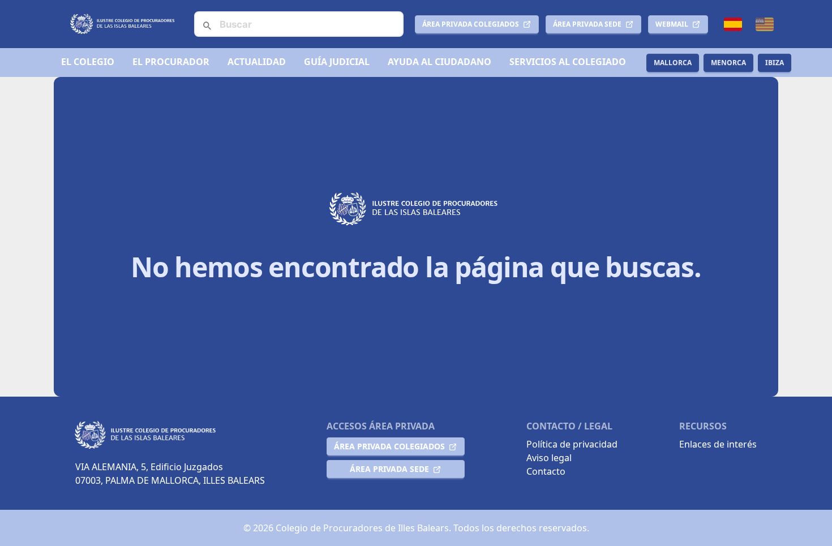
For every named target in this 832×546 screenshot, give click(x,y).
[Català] (764, 24)
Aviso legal (549, 458)
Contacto (545, 471)
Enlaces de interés (718, 444)
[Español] (733, 24)
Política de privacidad (571, 444)
